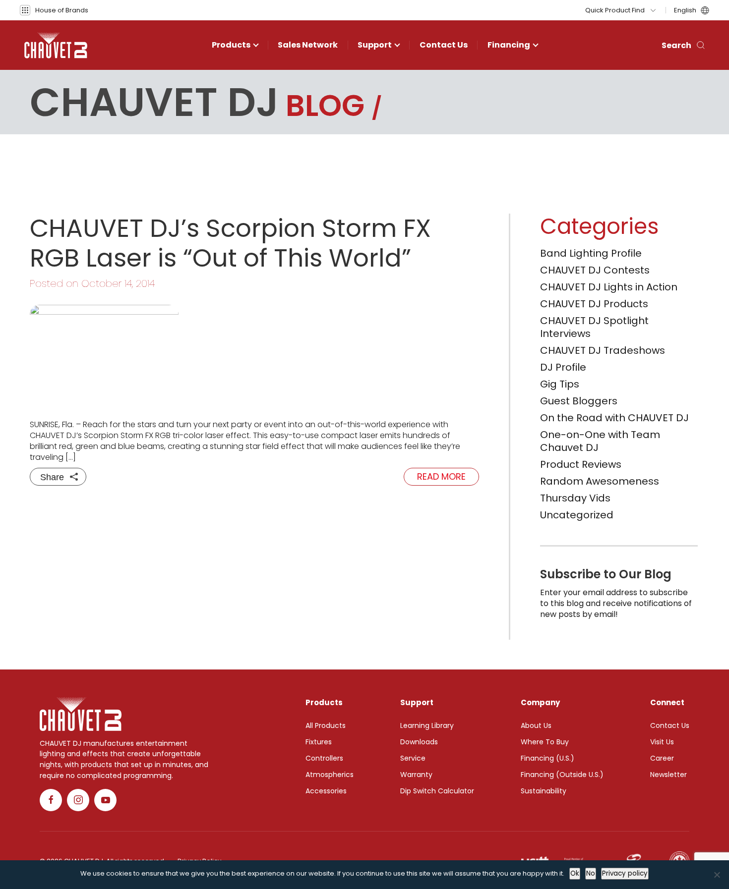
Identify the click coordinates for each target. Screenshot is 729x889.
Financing (508, 45)
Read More (441, 476)
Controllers (324, 758)
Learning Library (427, 725)
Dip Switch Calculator (437, 791)
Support (375, 45)
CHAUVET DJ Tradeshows (602, 350)
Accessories (326, 791)
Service (412, 758)
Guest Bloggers (578, 401)
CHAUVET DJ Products (594, 304)
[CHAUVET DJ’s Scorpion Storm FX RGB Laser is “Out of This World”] (254, 354)
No (590, 873)
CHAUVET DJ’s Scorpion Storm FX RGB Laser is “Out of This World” (230, 243)
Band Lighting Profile (591, 253)
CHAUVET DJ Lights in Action (608, 287)
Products (231, 45)
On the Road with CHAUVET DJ (614, 418)
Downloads (419, 742)
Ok (574, 873)
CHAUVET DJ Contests (595, 270)
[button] (54, 10)
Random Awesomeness (599, 481)
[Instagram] (78, 800)
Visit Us (662, 742)
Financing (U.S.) (547, 758)
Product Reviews (580, 464)
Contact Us (444, 45)
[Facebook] (51, 800)
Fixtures (318, 742)
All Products (325, 725)
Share (52, 477)
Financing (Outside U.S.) (562, 774)
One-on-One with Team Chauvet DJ (600, 441)
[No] (717, 875)
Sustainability (543, 791)
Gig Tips (559, 384)
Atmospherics (329, 774)
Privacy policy (625, 873)
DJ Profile (563, 367)
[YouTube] (105, 800)
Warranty (416, 774)
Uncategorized (576, 515)
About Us (536, 725)
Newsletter (668, 774)
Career (662, 758)
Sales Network (308, 45)
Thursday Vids (575, 498)
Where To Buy (545, 742)
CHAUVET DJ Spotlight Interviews (594, 327)
